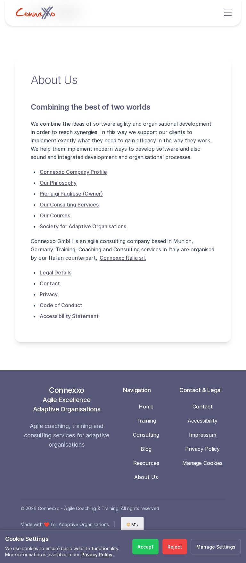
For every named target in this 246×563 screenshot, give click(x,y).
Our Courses (55, 215)
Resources (146, 463)
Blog (146, 449)
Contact (50, 283)
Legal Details (55, 272)
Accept (145, 547)
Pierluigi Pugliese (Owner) (71, 193)
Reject (175, 547)
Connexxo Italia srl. (123, 258)
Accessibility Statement (69, 316)
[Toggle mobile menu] (228, 13)
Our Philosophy (58, 183)
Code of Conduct (61, 305)
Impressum (202, 435)
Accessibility (202, 420)
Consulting (146, 435)
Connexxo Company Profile (73, 172)
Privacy (49, 294)
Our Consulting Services (69, 204)
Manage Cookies (202, 463)
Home (146, 406)
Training (146, 420)
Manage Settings (215, 547)
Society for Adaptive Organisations (83, 226)
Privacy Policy (202, 449)
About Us (146, 477)
